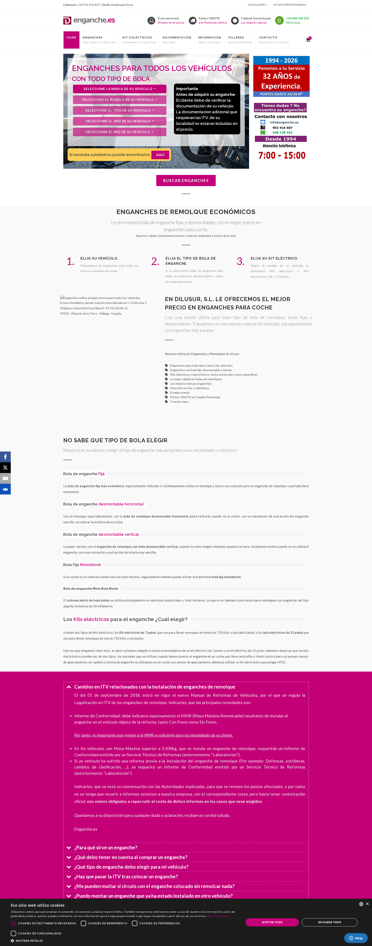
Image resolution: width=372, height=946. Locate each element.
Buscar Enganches (186, 180)
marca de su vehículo (118, 89)
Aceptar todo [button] (272, 922)
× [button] (367, 904)
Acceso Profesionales (289, 4)
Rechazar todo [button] (329, 922)
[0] (307, 39)
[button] (124, 940)
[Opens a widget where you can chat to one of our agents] (356, 938)
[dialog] (186, 922)
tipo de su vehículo (118, 110)
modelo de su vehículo (118, 99)
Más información (218, 916)
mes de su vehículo (118, 132)
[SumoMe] (5, 489)
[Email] (5, 478)
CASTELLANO (256, 4)
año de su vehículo (118, 121)
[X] (5, 467)
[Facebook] (5, 457)
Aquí (160, 155)
